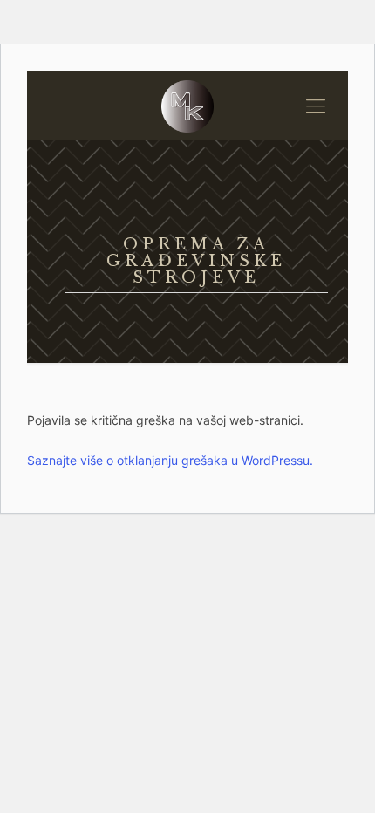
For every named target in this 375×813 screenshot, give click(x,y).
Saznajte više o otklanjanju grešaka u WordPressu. (170, 460)
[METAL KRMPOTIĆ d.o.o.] (187, 105)
